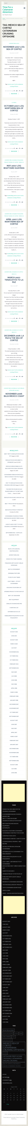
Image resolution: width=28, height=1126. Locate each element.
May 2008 (14, 684)
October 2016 (14, 656)
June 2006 (14, 772)
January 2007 (14, 744)
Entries (6, 1077)
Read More (14, 93)
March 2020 (14, 643)
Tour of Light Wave (14, 577)
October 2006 (14, 756)
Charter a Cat (14, 607)
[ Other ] (14, 102)
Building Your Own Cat (14, 587)
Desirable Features (14, 573)
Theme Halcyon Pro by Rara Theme (11, 1117)
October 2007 (14, 712)
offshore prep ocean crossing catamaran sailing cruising (12, 1058)
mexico (13, 1036)
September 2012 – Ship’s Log (14, 532)
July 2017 (14, 648)
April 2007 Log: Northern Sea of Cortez (14, 221)
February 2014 (14, 664)
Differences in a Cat (14, 611)
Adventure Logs (14, 555)
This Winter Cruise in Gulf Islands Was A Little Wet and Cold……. (14, 491)
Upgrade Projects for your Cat (14, 591)
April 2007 (14, 732)
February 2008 (14, 696)
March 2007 (14, 736)
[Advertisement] (14, 793)
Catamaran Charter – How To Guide (14, 838)
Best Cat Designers (14, 595)
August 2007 (14, 720)
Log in (4, 1074)
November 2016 (14, 652)
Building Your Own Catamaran (12, 830)
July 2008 (14, 676)
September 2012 (14, 668)
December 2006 (14, 748)
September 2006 (14, 760)
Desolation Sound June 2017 (13, 497)
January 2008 (14, 700)
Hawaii (21, 1033)
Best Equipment (14, 599)
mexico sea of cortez (7, 1040)
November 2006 (14, 752)
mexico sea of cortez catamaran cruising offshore (14, 1046)
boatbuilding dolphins (8, 1033)
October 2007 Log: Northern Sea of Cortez (14, 108)
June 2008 (14, 680)
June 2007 (14, 724)
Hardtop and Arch (8, 871)
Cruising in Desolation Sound (12, 820)
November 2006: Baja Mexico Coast (14, 395)
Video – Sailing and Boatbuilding (13, 893)
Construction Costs (9, 835)
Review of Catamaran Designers (13, 881)
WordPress (13, 1118)
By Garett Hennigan (9, 90)
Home (4, 18)
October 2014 (14, 660)
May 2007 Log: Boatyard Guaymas (14, 167)
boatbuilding (10, 195)
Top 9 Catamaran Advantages (12, 887)
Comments (7, 1080)
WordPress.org (7, 1083)
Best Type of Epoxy (11, 503)
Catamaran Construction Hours (13, 833)
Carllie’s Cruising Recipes (14, 603)
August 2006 (14, 764)
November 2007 (14, 708)
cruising (16, 1033)
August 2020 (14, 639)
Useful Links (6, 890)
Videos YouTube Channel (14, 559)
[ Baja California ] (19, 388)
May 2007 (14, 728)
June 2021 (14, 635)
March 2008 (14, 692)
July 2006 (14, 768)
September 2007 (14, 716)
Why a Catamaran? (14, 569)
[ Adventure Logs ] (14, 43)
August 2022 (14, 631)
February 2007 (14, 740)
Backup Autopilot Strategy (14, 509)
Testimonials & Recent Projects (13, 884)
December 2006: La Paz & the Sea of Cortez (14, 338)
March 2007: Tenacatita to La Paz (14, 279)
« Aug (7, 1104)
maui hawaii (6, 1036)
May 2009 (14, 672)
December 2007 (14, 704)
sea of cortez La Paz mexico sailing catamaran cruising (12, 1065)
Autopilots (6, 827)
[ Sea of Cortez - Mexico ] (17, 162)
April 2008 (14, 688)
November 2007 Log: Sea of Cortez (14, 48)
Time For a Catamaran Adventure (8, 9)
